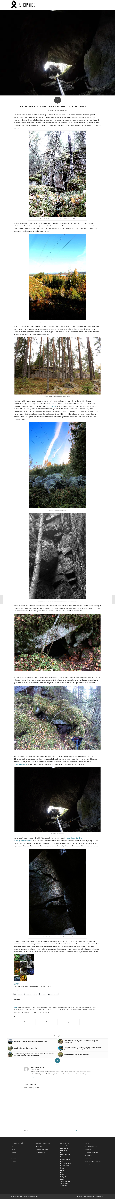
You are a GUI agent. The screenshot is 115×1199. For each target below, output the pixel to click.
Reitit (62, 1172)
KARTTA (16, 984)
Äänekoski (21, 1007)
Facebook (13, 1149)
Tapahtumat (64, 1183)
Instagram (13, 1152)
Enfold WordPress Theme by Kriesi (30, 1196)
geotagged (63, 1007)
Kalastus (63, 1152)
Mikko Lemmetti (62, 110)
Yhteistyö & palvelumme (91, 1146)
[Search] (102, 5)
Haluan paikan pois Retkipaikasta (93, 1161)
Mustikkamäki (89, 1010)
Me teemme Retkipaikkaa (91, 1152)
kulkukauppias (38, 1010)
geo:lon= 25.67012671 (50, 1007)
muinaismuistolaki (20, 764)
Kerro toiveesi (88, 1155)
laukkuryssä (49, 1010)
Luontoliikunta (64, 1166)
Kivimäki (29, 1010)
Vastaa (32, 1077)
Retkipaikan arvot (40, 1152)
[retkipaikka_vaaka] (23, 5)
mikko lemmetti (66, 1010)
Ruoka (62, 1179)
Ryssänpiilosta (51, 406)
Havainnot (63, 1150)
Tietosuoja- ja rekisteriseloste (92, 1164)
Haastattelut (64, 1148)
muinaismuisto (78, 1010)
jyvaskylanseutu (74, 1007)
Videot (62, 1188)
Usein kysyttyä (88, 1158)
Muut (62, 1168)
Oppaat (62, 1170)
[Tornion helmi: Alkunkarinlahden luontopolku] (113, 599)
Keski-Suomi (85, 1007)
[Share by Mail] (90, 1022)
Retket (62, 1175)
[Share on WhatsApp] (47, 1022)
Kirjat (62, 1161)
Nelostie (17, 1012)
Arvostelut (63, 1146)
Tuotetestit (63, 1186)
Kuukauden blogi (65, 1163)
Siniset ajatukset (65, 1181)
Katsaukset (63, 1157)
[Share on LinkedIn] (68, 1022)
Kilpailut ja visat (65, 1159)
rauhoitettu (34, 1012)
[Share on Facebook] (25, 1022)
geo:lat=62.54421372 (33, 1007)
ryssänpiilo (44, 1012)
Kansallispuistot (65, 1155)
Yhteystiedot (39, 1146)
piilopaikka (25, 1012)
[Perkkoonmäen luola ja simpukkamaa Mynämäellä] (1, 599)
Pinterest (13, 1161)
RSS (12, 1146)
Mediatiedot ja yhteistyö (42, 1149)
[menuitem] (55, 5)
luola (57, 1010)
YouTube (13, 1158)
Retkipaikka (63, 1177)
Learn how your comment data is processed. (63, 1131)
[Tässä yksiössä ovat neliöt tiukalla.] (57, 52)
